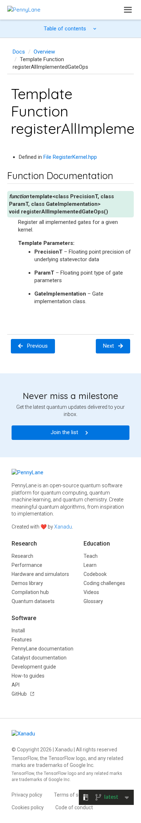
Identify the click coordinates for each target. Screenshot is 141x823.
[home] (23, 9)
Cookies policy (28, 807)
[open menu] (128, 10)
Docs (19, 51)
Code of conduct (74, 807)
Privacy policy (27, 795)
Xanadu (63, 527)
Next (108, 346)
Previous (37, 346)
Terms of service (73, 795)
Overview (44, 51)
